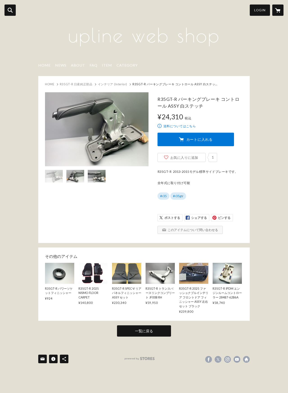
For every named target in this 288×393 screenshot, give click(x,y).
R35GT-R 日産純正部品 (76, 84)
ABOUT (78, 65)
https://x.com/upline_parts (218, 359)
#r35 (163, 196)
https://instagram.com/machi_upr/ (227, 359)
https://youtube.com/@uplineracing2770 (237, 359)
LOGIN (260, 10)
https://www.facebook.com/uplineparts (208, 359)
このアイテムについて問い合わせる (193, 230)
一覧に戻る (144, 331)
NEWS (60, 65)
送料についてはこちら (179, 126)
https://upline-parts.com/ (246, 359)
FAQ (93, 65)
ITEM (107, 65)
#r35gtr (178, 196)
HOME (44, 65)
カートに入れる (199, 139)
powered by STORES (139, 358)
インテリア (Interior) (112, 84)
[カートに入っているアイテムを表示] (278, 10)
